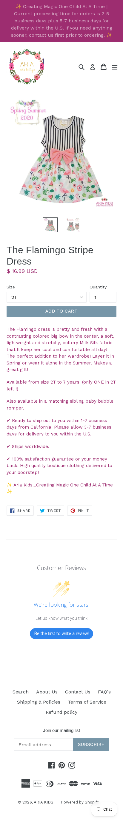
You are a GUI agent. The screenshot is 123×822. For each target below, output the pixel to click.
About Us (47, 692)
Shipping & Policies (38, 702)
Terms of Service (87, 702)
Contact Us (77, 692)
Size (11, 287)
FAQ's (104, 692)
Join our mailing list (61, 730)
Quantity (98, 287)
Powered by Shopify (80, 802)
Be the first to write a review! (61, 633)
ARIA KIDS (43, 802)
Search (21, 692)
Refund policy (61, 712)
